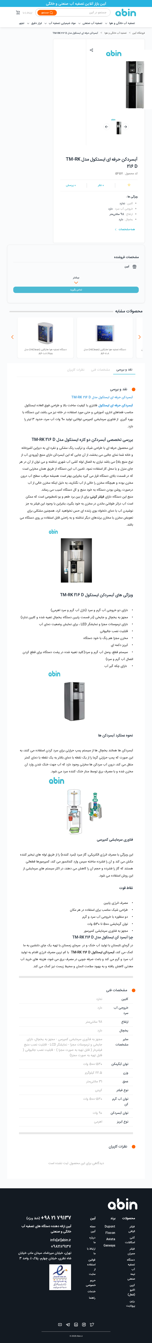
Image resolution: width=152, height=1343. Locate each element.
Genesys (109, 1245)
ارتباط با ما (27, 13)
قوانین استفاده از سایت (91, 1267)
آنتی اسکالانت (130, 1240)
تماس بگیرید (76, 290)
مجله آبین (93, 1229)
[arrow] (106, 126)
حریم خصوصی (91, 1283)
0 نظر (101, 185)
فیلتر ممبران (131, 1251)
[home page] (123, 12)
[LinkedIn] (76, 1325)
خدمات (91, 1291)
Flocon (110, 1233)
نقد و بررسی (124, 369)
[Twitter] (92, 1325)
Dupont (110, 1226)
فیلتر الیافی (131, 1229)
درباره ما (92, 1240)
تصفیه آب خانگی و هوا (115, 33)
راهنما (92, 1298)
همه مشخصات (127, 229)
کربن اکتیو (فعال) (131, 1290)
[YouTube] (60, 1325)
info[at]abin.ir (60, 1240)
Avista (110, 1239)
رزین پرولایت (130, 1303)
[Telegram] (68, 1325)
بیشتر (76, 277)
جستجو (45, 13)
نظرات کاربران (75, 370)
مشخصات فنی (100, 370)
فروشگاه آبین (138, 33)
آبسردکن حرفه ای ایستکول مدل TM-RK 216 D (75, 33)
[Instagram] (83, 1325)
